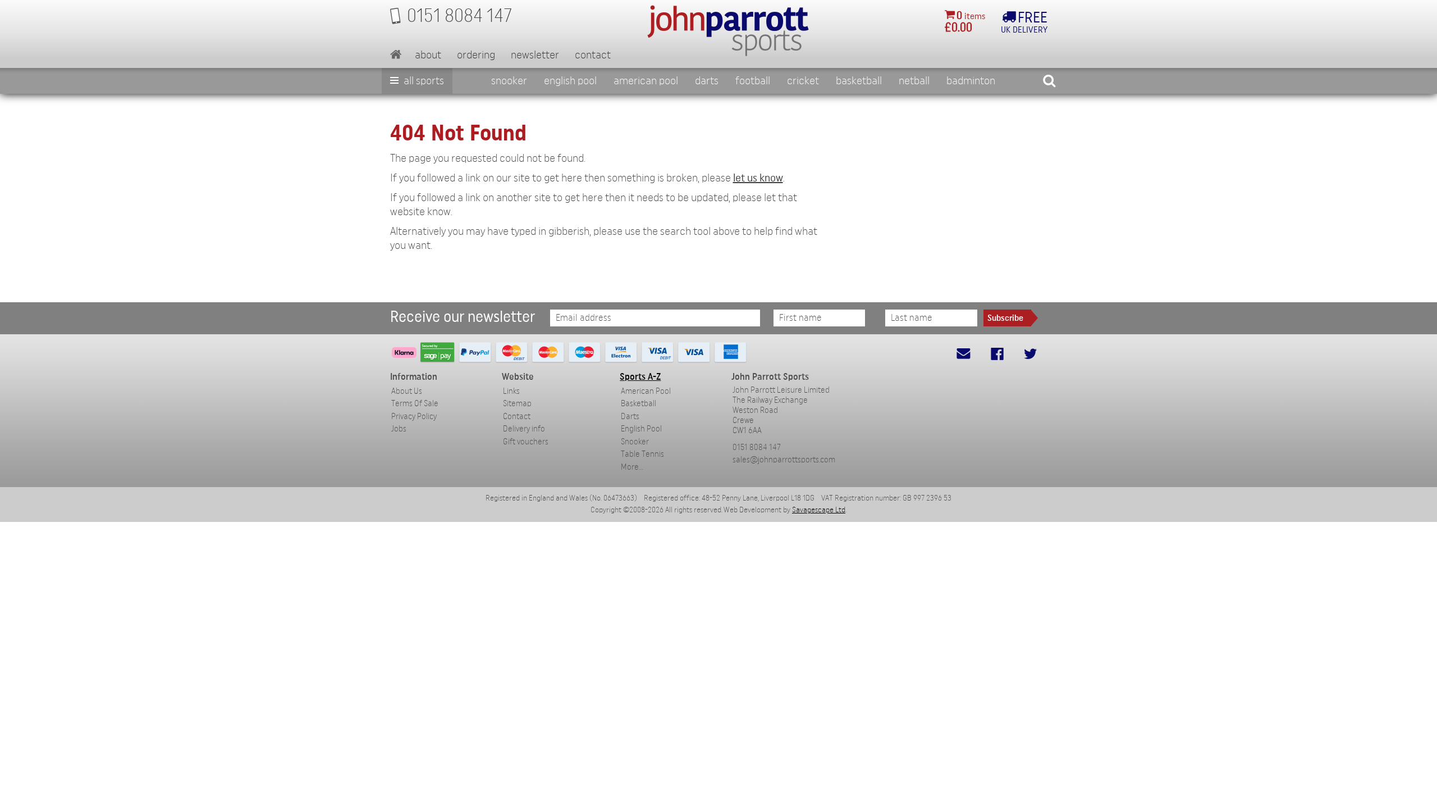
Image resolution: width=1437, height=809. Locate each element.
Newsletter (535, 55)
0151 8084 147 (757, 447)
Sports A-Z (640, 376)
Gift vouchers (525, 442)
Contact (593, 55)
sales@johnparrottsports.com (784, 460)
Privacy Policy (414, 416)
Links (511, 391)
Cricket (803, 81)
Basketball (859, 81)
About (428, 55)
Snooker (509, 81)
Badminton (970, 81)
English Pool (641, 429)
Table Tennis (642, 454)
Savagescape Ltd (818, 510)
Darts (706, 81)
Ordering (476, 55)
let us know (758, 178)
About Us (406, 391)
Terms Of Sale (414, 403)
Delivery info (524, 429)
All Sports (422, 81)
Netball (914, 81)
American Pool (646, 81)
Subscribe (1005, 317)
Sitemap (517, 403)
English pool (570, 81)
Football (752, 81)
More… (632, 467)
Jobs (398, 429)
